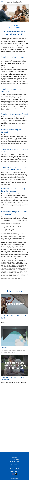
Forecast (4, 348)
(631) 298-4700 (16, 460)
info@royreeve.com (14, 471)
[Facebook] (13, 474)
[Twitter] (16, 474)
